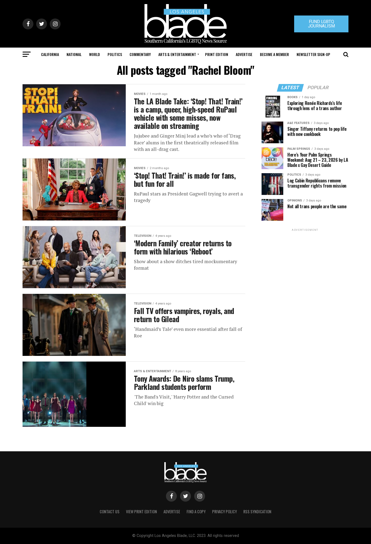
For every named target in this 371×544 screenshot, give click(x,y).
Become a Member (274, 54)
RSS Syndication (257, 511)
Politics (115, 54)
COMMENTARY (140, 54)
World (94, 54)
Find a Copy (196, 511)
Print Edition (216, 54)
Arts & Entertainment (177, 54)
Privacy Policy (224, 511)
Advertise (244, 54)
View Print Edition (141, 511)
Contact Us (110, 511)
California (50, 54)
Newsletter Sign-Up (313, 54)
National (74, 54)
